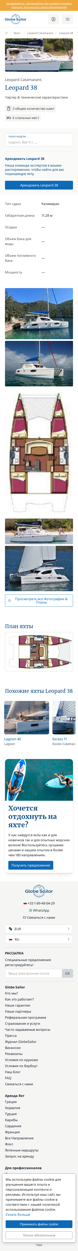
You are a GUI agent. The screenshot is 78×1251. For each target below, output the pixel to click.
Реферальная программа (25, 1017)
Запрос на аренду (19, 1156)
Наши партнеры (18, 1011)
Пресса (11, 1035)
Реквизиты (13, 1053)
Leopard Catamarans (40, 33)
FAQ (8, 1078)
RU (17, 939)
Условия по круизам (21, 1059)
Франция (12, 1132)
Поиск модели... (18, 136)
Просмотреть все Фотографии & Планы (41, 601)
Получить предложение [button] (30, 865)
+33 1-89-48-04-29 (41, 903)
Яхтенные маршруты (21, 1150)
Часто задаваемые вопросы (27, 1029)
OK (67, 973)
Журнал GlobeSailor (21, 1041)
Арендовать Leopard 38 (39, 185)
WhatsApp (41, 910)
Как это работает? (19, 999)
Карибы (11, 1120)
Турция (11, 1114)
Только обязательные (39, 1235)
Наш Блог (13, 1072)
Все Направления (19, 1138)
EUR (18, 929)
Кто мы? (11, 993)
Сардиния (13, 1126)
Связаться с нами (41, 917)
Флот (17, 33)
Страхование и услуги (22, 1023)
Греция (11, 1101)
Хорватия (12, 1108)
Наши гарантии (17, 1005)
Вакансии (13, 1047)
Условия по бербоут (21, 1066)
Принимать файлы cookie (39, 1224)
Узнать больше (18, 1214)
